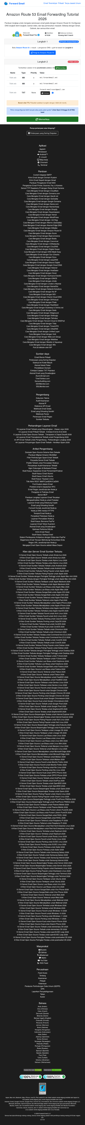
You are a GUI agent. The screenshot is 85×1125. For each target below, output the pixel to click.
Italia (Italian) (42, 1034)
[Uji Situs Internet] (30, 1076)
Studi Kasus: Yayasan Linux (43, 478)
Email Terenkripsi (50, 3)
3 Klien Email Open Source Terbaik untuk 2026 (42, 706)
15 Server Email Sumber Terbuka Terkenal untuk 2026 (42, 597)
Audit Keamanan (42, 400)
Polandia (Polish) (42, 1043)
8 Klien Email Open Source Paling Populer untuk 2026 (42, 722)
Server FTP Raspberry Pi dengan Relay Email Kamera (42, 188)
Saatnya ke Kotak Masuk (42, 362)
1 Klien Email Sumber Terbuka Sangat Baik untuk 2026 (42, 595)
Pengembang (42, 394)
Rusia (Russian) (42, 1048)
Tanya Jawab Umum (73, 3)
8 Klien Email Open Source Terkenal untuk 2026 (42, 674)
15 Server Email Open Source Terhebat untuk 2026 (43, 831)
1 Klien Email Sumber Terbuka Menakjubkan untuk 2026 (42, 605)
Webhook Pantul (42, 414)
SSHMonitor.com (42, 383)
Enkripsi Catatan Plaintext (42, 370)
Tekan (42, 994)
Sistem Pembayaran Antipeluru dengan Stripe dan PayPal (42, 537)
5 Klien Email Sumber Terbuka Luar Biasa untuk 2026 (42, 589)
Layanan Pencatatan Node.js (42, 518)
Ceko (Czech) (42, 1011)
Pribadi (61, 3)
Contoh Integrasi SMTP (42, 175)
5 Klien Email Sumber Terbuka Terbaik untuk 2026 (43, 632)
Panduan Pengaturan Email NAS (43, 183)
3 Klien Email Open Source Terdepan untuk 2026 (42, 733)
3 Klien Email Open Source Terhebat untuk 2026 (42, 908)
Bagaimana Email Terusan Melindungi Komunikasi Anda (42, 540)
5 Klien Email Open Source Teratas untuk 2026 (42, 860)
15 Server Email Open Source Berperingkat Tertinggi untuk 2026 (42, 725)
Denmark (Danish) (42, 1013)
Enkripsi (46, 93)
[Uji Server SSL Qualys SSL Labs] (33, 1070)
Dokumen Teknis (42, 398)
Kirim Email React (42, 532)
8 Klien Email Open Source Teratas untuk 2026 (42, 786)
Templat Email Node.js (42, 513)
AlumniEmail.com (42, 376)
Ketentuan (43, 983)
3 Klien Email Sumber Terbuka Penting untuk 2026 (42, 621)
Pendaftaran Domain (42, 368)
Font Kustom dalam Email (42, 484)
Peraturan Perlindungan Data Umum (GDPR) (42, 986)
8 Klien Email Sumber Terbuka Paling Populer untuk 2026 (42, 648)
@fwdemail (43, 955)
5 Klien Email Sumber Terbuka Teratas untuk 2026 (42, 637)
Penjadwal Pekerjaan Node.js (42, 516)
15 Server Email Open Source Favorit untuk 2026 (42, 687)
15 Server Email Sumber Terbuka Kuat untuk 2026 (42, 624)
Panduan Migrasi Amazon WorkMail (42, 455)
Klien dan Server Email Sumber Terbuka (42, 551)
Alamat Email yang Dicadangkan (42, 373)
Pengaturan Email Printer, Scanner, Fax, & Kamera (42, 185)
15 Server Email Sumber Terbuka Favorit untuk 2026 (42, 613)
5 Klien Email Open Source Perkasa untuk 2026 (42, 849)
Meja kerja (43, 159)
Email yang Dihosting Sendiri (42, 411)
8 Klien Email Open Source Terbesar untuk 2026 (42, 685)
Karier (42, 996)
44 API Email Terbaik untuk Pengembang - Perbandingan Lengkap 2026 (42, 439)
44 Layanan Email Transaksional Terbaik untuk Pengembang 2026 (42, 437)
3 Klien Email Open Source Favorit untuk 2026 (42, 913)
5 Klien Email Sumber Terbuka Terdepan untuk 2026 (42, 584)
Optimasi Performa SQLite (42, 529)
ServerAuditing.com (42, 381)
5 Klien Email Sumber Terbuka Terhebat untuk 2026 (42, 610)
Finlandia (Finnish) (42, 1020)
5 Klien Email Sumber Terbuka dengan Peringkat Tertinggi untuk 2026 (42, 579)
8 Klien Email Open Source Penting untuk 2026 (42, 770)
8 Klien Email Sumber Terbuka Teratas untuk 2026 (42, 563)
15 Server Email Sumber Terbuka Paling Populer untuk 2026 (42, 571)
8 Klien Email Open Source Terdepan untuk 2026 (42, 807)
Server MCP (42, 494)
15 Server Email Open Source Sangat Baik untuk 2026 (42, 815)
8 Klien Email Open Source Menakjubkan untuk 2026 (42, 679)
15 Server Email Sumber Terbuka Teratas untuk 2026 (42, 634)
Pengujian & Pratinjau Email (42, 492)
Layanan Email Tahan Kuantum (42, 524)
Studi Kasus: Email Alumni (42, 473)
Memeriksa (61, 68)
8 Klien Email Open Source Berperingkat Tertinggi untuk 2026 (42, 727)
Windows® (42, 151)
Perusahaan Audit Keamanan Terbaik (42, 465)
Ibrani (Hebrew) (42, 1027)
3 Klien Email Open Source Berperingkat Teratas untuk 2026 (42, 865)
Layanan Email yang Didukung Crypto (42, 502)
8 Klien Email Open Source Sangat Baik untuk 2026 (43, 818)
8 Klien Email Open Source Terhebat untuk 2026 (42, 833)
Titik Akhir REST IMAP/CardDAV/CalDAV (42, 481)
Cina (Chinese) (42, 1009)
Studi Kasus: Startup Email (42, 534)
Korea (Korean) (42, 1039)
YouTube (43, 960)
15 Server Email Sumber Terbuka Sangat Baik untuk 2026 (42, 592)
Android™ (43, 154)
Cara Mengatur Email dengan (42, 190)
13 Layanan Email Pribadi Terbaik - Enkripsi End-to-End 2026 (42, 431)
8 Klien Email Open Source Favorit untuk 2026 (42, 839)
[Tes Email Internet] (54, 1076)
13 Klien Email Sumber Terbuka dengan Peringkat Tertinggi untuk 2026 (42, 653)
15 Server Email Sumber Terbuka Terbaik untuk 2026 (42, 565)
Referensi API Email (42, 406)
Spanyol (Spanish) (42, 1050)
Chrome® (44, 162)
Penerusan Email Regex (42, 416)
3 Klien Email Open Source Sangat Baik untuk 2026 (42, 892)
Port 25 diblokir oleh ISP (42, 347)
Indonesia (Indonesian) (42, 1032)
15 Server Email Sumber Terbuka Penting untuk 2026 (42, 618)
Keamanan (42, 978)
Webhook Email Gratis (42, 408)
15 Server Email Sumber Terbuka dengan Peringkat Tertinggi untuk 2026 (42, 576)
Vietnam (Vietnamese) (42, 1062)
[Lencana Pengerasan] (42, 1088)
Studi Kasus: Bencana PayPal (42, 521)
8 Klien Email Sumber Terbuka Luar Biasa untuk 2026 (42, 664)
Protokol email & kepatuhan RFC (42, 486)
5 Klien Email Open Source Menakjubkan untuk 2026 (42, 754)
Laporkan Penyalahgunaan (42, 991)
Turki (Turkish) (43, 1057)
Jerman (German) (42, 1025)
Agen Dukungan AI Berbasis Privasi (42, 468)
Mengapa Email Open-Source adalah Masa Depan (42, 545)
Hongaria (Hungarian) (42, 1030)
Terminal (43, 165)
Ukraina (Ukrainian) (42, 1060)
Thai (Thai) (42, 1055)
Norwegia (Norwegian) (42, 1041)
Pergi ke (69, 42)
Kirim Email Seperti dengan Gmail (42, 180)
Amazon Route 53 (22, 47)
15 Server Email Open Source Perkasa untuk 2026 (42, 847)
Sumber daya (42, 353)
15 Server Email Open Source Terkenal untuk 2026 (42, 672)
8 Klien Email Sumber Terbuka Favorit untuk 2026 (42, 616)
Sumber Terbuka (42, 419)
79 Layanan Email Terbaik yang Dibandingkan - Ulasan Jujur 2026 (42, 429)
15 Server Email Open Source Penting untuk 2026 (42, 693)
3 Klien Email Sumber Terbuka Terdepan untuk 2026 (42, 658)
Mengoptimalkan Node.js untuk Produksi (42, 500)
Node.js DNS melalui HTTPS (42, 510)
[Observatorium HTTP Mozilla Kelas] (52, 1070)
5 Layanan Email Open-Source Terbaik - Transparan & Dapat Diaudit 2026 (42, 434)
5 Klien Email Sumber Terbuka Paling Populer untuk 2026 (42, 573)
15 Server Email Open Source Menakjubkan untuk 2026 (42, 677)
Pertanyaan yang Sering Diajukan (43, 133)
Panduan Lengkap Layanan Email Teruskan (42, 497)
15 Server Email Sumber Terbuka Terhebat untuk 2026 (43, 608)
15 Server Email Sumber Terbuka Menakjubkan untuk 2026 (42, 602)
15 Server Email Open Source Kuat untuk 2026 (42, 698)
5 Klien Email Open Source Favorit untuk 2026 (42, 690)
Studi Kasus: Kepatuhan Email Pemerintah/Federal (42, 471)
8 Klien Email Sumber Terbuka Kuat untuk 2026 (43, 626)
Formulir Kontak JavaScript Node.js (42, 508)
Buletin (44, 949)
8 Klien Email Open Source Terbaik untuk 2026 (42, 557)
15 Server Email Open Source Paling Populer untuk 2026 (42, 719)
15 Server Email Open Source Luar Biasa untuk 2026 (42, 735)
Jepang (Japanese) (42, 1037)
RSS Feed (43, 963)
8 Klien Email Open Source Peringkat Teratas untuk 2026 (42, 940)
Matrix (43, 957)
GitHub (44, 952)
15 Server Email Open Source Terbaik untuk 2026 (42, 555)
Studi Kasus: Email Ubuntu (42, 476)
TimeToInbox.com (43, 378)
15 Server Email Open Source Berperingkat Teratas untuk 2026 (42, 714)
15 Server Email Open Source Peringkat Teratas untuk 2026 (42, 937)
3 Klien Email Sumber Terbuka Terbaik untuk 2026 (43, 568)
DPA (42, 989)
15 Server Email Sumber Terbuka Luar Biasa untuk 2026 (42, 587)
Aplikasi (42, 145)
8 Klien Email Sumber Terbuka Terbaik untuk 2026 (42, 642)
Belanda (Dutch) (42, 1016)
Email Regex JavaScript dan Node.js (42, 489)
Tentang (42, 975)
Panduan (42, 171)
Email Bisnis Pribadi (42, 357)
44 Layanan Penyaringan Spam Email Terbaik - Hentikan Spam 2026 (42, 442)
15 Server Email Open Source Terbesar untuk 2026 (42, 682)
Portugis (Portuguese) (42, 1046)
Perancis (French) (42, 1023)
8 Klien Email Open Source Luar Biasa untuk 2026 (42, 669)
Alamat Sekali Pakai (42, 365)
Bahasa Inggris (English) (42, 1018)
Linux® (44, 157)
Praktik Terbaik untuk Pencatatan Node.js (42, 463)
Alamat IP (42, 403)
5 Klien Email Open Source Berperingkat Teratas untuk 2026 (42, 717)
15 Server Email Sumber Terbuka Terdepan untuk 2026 (42, 581)
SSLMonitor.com (42, 386)
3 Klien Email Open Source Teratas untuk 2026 (42, 711)
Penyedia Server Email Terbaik (42, 460)
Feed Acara (42, 973)
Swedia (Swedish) (42, 1053)
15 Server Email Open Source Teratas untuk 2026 (42, 560)
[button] (52, 93)
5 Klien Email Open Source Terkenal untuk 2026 (42, 897)
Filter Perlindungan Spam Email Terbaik (42, 457)
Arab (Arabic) (42, 1006)
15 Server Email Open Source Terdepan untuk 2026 (42, 730)
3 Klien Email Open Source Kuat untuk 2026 (42, 701)
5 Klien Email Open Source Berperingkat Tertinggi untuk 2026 (42, 876)
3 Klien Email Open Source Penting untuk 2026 (42, 695)
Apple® (42, 149)
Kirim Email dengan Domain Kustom (42, 177)
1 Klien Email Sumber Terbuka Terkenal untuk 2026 (42, 600)
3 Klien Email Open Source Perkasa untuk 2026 (42, 775)
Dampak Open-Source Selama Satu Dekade (42, 452)
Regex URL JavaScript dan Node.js (43, 542)
